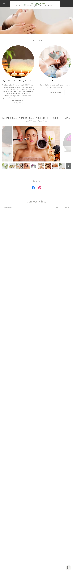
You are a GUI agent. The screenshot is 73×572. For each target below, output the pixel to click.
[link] (35, 2)
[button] (4, 3)
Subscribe (63, 207)
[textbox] (27, 207)
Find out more (55, 93)
